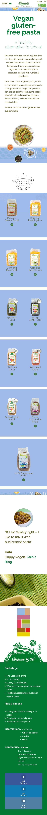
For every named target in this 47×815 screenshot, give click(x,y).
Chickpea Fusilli (12, 368)
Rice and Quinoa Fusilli (12, 219)
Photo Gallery (13, 679)
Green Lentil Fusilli (11, 418)
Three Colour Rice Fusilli (35, 419)
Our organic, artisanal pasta (19, 718)
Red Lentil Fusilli (35, 368)
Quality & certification (16, 683)
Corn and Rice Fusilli (11, 268)
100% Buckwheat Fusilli (24, 474)
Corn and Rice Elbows (35, 268)
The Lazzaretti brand (16, 676)
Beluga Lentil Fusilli (35, 318)
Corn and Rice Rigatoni (35, 219)
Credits (25, 736)
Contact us (27, 729)
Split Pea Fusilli (12, 318)
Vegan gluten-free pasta (18, 721)
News (25, 740)
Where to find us (30, 733)
